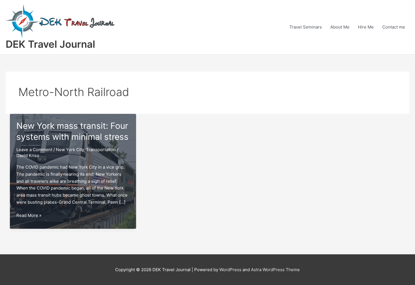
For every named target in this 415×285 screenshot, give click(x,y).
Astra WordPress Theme (275, 269)
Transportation (101, 149)
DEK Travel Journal (50, 44)
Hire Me (366, 27)
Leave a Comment (34, 149)
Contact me (393, 27)
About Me (340, 27)
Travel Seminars (305, 27)
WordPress (230, 269)
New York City (70, 149)
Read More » (29, 215)
